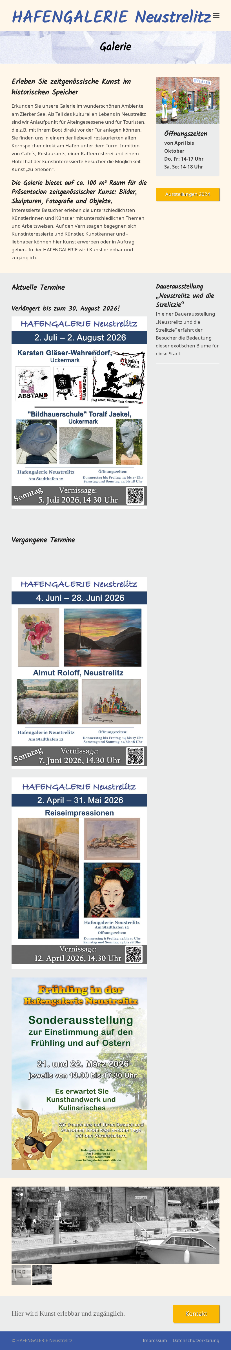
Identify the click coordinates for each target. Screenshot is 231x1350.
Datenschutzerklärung (196, 1340)
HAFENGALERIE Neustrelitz (111, 18)
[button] (216, 15)
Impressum (155, 1340)
